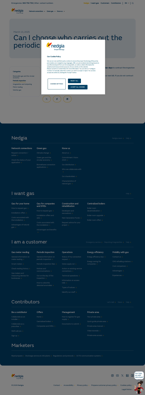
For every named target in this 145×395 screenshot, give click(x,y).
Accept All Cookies (78, 87)
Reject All (74, 81)
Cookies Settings (56, 84)
